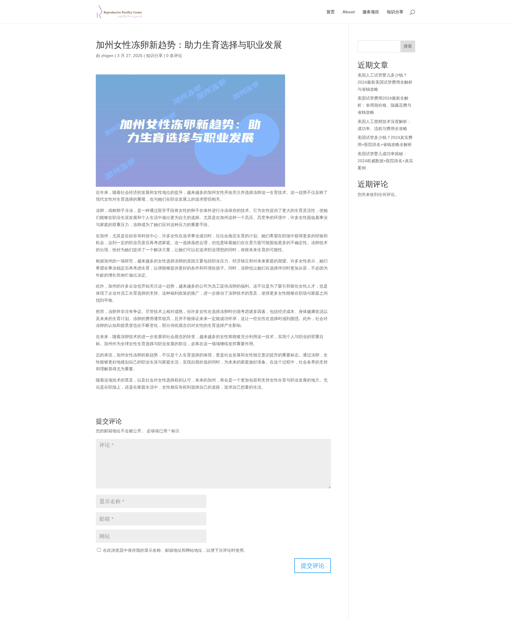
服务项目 (371, 12)
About (348, 12)
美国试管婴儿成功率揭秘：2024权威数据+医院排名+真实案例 (385, 160)
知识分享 (395, 12)
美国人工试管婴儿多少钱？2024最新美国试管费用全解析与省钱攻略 (385, 82)
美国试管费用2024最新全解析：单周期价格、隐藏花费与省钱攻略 (384, 105)
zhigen (107, 55)
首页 (330, 12)
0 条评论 (174, 55)
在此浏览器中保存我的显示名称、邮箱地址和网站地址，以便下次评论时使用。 (175, 550)
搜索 (408, 46)
